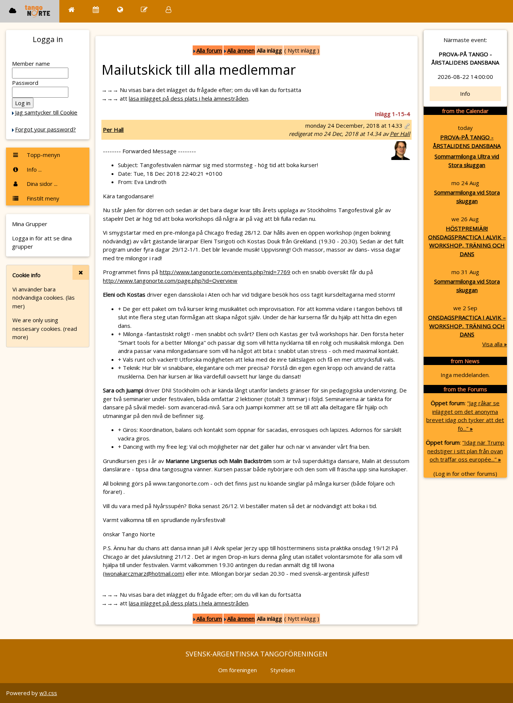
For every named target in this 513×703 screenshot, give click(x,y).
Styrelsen (282, 670)
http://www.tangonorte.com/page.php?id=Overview (170, 280)
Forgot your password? (45, 129)
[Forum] (144, 9)
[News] (120, 9)
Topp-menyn (42, 154)
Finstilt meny (42, 198)
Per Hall (113, 129)
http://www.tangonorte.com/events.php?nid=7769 (225, 272)
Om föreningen (237, 670)
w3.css (48, 693)
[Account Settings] (168, 9)
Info (465, 93)
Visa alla (494, 344)
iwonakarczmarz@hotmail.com (144, 573)
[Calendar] (96, 9)
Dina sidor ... (41, 183)
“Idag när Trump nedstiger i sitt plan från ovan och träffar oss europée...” (465, 451)
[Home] (71, 9)
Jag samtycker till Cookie (46, 112)
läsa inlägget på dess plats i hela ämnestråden (188, 98)
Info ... (33, 169)
